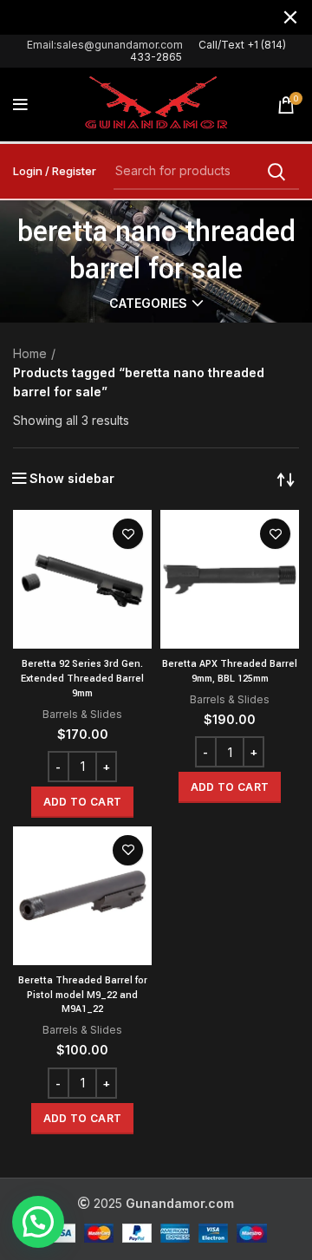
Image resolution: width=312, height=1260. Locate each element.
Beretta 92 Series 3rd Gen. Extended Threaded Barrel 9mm (82, 678)
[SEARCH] (275, 171)
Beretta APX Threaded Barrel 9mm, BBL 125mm (229, 671)
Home (30, 353)
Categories (148, 303)
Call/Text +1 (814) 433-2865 (208, 50)
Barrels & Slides (82, 714)
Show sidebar (71, 479)
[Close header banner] (290, 17)
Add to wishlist (128, 534)
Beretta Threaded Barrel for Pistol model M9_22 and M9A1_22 (82, 995)
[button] (82, 802)
